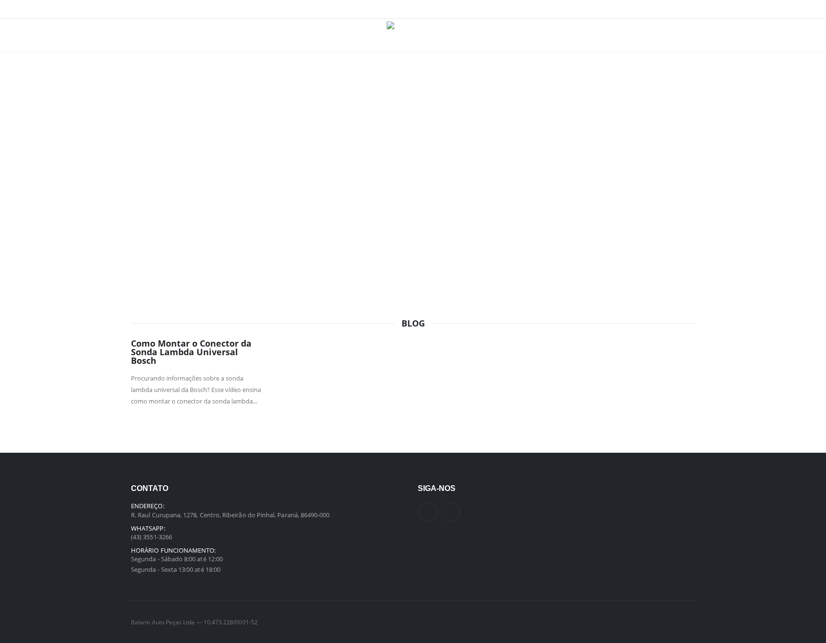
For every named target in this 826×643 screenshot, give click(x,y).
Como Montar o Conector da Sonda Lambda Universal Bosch (191, 352)
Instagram (450, 512)
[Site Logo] (413, 35)
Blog (413, 323)
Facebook (428, 512)
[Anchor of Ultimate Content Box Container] (413, 147)
